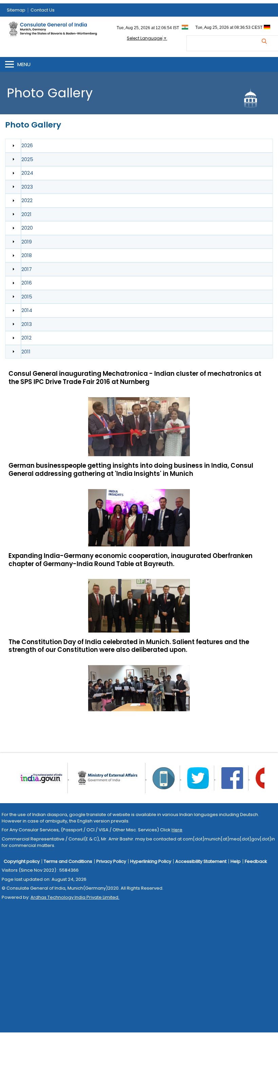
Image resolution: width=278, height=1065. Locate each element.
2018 (26, 255)
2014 (26, 310)
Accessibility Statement (200, 861)
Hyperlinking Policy (150, 861)
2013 (26, 324)
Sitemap (16, 10)
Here (177, 830)
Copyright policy (22, 861)
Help (236, 861)
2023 (27, 186)
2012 (26, 337)
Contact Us (43, 10)
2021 (26, 214)
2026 (27, 145)
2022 (27, 200)
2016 (26, 282)
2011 (26, 351)
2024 (27, 172)
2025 (27, 159)
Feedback (256, 861)
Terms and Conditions (68, 861)
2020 (27, 227)
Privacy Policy (111, 861)
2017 (26, 269)
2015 (26, 296)
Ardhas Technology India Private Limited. (75, 897)
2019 (26, 241)
